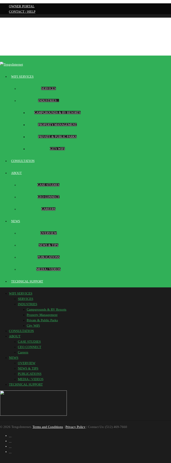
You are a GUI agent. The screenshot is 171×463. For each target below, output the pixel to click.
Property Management (57, 124)
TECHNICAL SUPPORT (27, 281)
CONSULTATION (23, 161)
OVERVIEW (48, 233)
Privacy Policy (75, 427)
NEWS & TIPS (48, 245)
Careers (48, 209)
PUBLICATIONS (48, 257)
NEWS (15, 221)
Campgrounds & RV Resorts (57, 112)
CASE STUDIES (48, 185)
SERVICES (48, 88)
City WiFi (57, 148)
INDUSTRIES (47, 100)
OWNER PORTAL (22, 6)
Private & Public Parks (57, 136)
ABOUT (16, 173)
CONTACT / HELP (22, 11)
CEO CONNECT (48, 197)
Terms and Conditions (48, 427)
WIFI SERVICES (22, 76)
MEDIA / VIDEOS (48, 269)
